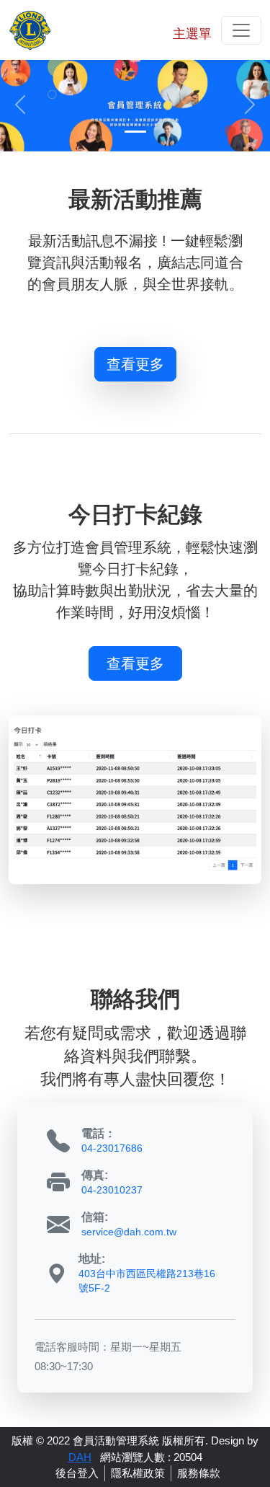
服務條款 (198, 1473)
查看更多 (135, 364)
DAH (79, 1457)
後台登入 (77, 1473)
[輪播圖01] (135, 104)
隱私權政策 (138, 1473)
